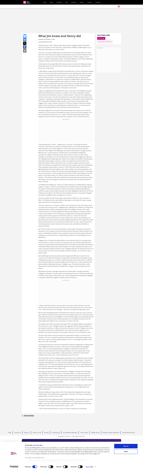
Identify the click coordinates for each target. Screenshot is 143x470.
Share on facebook (24, 47)
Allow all (125, 446)
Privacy (46, 432)
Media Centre (95, 432)
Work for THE (37, 432)
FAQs (9, 432)
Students (73, 2)
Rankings (59, 2)
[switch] (50, 466)
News (51, 2)
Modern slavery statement (111, 432)
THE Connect (84, 432)
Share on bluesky (24, 36)
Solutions (98, 2)
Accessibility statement (70, 432)
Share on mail (24, 50)
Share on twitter (24, 43)
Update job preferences (104, 41)
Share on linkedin (24, 39)
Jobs (66, 2)
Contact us (17, 432)
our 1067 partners (35, 447)
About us (27, 432)
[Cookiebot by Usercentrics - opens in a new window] (14, 467)
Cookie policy (56, 432)
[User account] (119, 6)
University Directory (128, 432)
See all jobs (101, 38)
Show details (89, 466)
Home (44, 2)
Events (82, 2)
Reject (126, 451)
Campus (89, 2)
